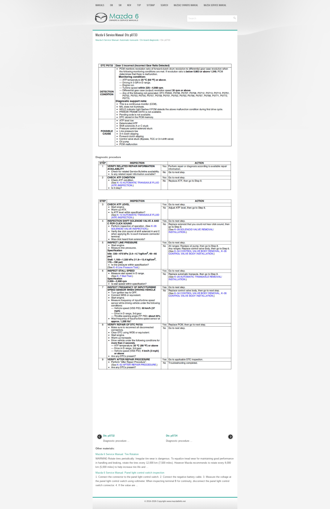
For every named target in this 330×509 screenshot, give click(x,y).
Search (164, 5)
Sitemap (151, 5)
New (129, 5)
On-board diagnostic (149, 40)
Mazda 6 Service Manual (106, 40)
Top (139, 5)
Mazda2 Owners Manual (186, 5)
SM (120, 5)
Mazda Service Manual (215, 5)
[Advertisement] (165, 51)
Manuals (99, 5)
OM (111, 5)
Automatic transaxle (129, 40)
